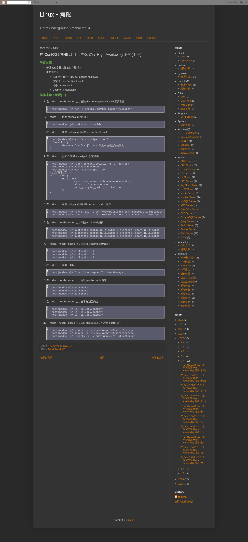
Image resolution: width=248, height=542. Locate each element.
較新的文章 (46, 357)
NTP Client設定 (189, 132)
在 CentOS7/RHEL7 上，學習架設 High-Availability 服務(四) (194, 450)
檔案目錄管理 (188, 277)
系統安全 (185, 285)
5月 (183, 356)
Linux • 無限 (56, 14)
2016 (181, 479)
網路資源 (185, 68)
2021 (181, 329)
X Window (186, 265)
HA (182, 56)
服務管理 (185, 273)
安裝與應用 (186, 84)
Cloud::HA (60, 349)
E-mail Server (188, 169)
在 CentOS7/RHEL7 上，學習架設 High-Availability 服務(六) (194, 460)
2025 (181, 319)
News (57, 37)
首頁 (102, 357)
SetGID (184, 141)
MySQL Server (188, 201)
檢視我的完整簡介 (184, 501)
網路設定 (185, 148)
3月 (183, 360)
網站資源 (185, 249)
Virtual (68, 37)
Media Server (188, 193)
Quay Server (187, 221)
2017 (181, 338)
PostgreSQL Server (191, 217)
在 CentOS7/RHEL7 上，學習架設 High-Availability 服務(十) (194, 408)
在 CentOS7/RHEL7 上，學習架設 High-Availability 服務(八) (194, 429)
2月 (183, 468)
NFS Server (187, 205)
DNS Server (187, 165)
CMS (183, 96)
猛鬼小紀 (182, 497)
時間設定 (185, 269)
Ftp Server (186, 173)
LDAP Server (187, 189)
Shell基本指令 (188, 257)
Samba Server (188, 229)
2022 (181, 324)
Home (45, 37)
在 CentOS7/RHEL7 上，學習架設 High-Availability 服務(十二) (194, 388)
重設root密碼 (187, 153)
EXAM (127, 37)
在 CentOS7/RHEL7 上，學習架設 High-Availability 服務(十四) (194, 367)
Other (139, 37)
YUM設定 (185, 145)
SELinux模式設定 (190, 137)
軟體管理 (185, 305)
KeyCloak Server (189, 185)
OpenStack (186, 60)
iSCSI (183, 237)
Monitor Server (188, 197)
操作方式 (185, 245)
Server (89, 37)
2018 (181, 333)
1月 (183, 473)
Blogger (130, 520)
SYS (79, 37)
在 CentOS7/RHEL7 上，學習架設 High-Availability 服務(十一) (194, 398)
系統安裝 (185, 289)
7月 (183, 347)
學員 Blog (186, 104)
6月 (183, 351)
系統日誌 (185, 293)
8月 (183, 342)
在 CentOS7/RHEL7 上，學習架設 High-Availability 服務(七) (194, 439)
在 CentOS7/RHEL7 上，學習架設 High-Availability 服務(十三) (194, 378)
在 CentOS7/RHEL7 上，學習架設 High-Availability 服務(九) (194, 419)
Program (114, 37)
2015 (181, 483)
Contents (151, 37)
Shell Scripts (187, 116)
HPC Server (187, 181)
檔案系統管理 (188, 281)
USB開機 (185, 261)
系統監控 (185, 297)
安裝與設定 (186, 76)
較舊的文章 (158, 357)
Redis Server (187, 225)
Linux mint (186, 100)
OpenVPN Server (190, 209)
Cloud (101, 37)
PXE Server (187, 213)
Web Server (187, 233)
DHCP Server (188, 161)
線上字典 (185, 108)
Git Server (186, 177)
